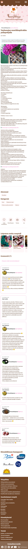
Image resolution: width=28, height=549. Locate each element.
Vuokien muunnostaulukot (7, 484)
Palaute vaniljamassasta (7, 537)
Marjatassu (20, 361)
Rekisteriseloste (5, 523)
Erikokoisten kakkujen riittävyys (9, 486)
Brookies (3, 509)
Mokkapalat (4, 506)
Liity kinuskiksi (4, 520)
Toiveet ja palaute (5, 535)
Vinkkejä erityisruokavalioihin (8, 488)
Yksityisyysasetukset (6, 539)
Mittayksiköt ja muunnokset (8, 482)
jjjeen (19, 433)
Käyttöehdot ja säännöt (7, 521)
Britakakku (3, 512)
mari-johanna (18, 272)
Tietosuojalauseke (5, 525)
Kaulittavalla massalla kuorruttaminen (10, 493)
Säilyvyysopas (4, 489)
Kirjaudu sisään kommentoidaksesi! (10, 261)
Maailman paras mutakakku (8, 502)
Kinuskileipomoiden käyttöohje (9, 527)
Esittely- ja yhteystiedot (7, 533)
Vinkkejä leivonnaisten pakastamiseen (10, 491)
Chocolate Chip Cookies (7, 499)
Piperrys (20, 411)
